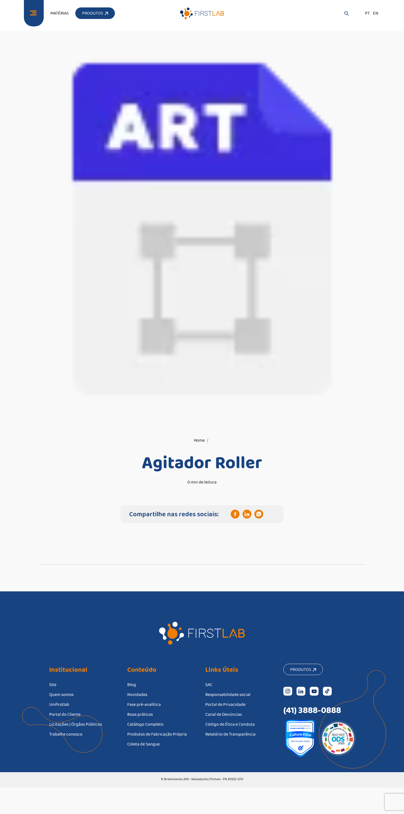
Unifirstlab (59, 704)
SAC (208, 684)
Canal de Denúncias (223, 714)
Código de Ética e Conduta (230, 724)
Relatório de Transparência (230, 734)
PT (367, 13)
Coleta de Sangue (143, 744)
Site (52, 684)
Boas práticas (140, 714)
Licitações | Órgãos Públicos (75, 724)
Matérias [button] (59, 13)
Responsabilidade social (227, 694)
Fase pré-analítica (144, 704)
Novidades (137, 694)
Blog (131, 684)
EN (375, 13)
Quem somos (61, 694)
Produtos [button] (93, 13)
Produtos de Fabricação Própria (157, 734)
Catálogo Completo (145, 724)
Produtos (301, 669)
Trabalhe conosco (65, 734)
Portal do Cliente (65, 714)
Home (199, 440)
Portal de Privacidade (225, 704)
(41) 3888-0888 (312, 710)
